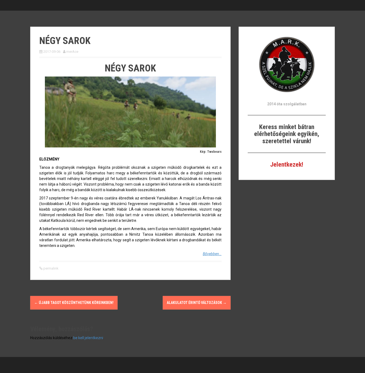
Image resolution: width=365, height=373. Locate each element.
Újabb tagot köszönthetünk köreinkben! (74, 302)
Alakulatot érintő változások (197, 302)
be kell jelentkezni (88, 338)
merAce (72, 52)
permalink (50, 268)
